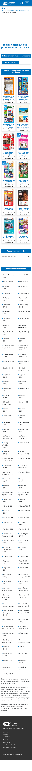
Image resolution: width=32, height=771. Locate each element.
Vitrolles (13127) (8, 674)
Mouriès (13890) (24, 511)
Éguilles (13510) (8, 368)
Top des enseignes (20, 700)
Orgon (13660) (24, 517)
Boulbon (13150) (24, 311)
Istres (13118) (7, 415)
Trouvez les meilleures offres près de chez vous (15, 10)
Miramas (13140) (24, 506)
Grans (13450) (23, 402)
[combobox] (16, 257)
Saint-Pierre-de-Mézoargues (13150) (8, 613)
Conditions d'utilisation (9, 747)
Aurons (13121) (24, 293)
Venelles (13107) (8, 660)
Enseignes (5, 734)
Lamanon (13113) (24, 443)
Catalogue (5, 732)
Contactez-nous (7, 742)
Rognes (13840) (24, 556)
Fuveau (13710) (24, 388)
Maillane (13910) (24, 472)
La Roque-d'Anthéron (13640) (6, 445)
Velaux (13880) (24, 653)
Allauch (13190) (24, 275)
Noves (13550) (8, 517)
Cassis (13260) (24, 332)
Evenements (6, 737)
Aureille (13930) (24, 286)
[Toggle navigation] (27, 3)
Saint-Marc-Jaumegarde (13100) (6, 597)
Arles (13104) (23, 282)
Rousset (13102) (24, 568)
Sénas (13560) (24, 633)
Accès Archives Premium (10, 745)
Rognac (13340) (8, 556)
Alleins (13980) (8, 282)
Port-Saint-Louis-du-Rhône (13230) (7, 549)
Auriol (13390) (7, 293)
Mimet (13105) (7, 506)
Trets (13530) (23, 647)
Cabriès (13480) (24, 318)
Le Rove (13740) (24, 458)
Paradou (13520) (8, 522)
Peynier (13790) (8, 529)
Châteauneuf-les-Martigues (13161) (23, 348)
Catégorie (5, 739)
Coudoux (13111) (8, 361)
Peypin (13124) (24, 529)
